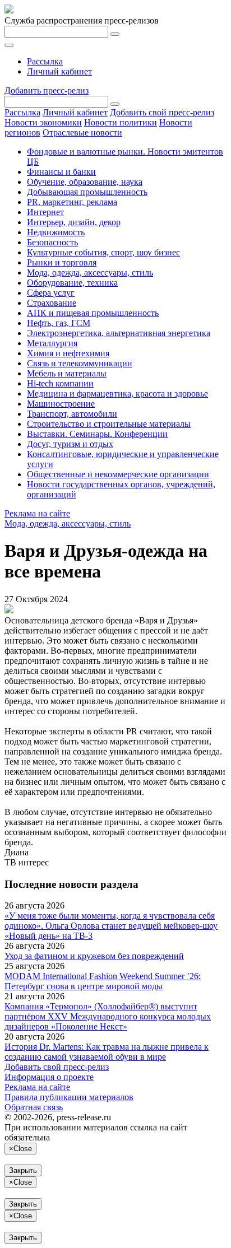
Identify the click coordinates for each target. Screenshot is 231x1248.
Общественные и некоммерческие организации (118, 474)
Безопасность (52, 242)
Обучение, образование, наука (84, 182)
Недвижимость (56, 232)
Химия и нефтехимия (68, 353)
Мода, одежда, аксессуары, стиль (90, 272)
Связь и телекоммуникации (79, 363)
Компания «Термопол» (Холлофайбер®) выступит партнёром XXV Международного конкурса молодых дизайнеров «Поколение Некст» (107, 1016)
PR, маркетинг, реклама (72, 202)
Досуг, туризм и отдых (70, 444)
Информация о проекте (49, 1077)
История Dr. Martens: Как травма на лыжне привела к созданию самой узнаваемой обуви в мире (106, 1051)
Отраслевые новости (82, 132)
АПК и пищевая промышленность (93, 313)
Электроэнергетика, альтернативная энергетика (118, 333)
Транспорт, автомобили (72, 413)
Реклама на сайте (37, 513)
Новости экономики (43, 122)
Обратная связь (33, 1107)
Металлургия (52, 343)
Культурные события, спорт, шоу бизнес (103, 252)
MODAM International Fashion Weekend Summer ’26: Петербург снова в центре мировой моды (102, 981)
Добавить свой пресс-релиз (162, 112)
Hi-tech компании (60, 383)
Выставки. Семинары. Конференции (97, 434)
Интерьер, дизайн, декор (74, 222)
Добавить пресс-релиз (46, 90)
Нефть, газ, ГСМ (58, 323)
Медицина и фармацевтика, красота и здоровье (117, 393)
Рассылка (45, 61)
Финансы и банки (61, 171)
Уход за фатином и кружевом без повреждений (94, 956)
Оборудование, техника (72, 282)
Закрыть (23, 1170)
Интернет (45, 212)
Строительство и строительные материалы (109, 424)
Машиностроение (61, 403)
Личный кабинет (59, 71)
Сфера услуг (51, 292)
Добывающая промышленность (87, 192)
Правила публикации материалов (68, 1097)
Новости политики (120, 122)
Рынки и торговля (61, 262)
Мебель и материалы (67, 373)
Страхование (51, 303)
